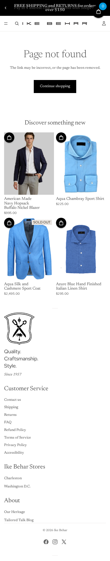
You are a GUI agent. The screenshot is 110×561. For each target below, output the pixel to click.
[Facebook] (46, 542)
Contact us (12, 400)
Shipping (11, 407)
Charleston (13, 478)
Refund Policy (15, 430)
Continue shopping (55, 86)
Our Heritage (14, 512)
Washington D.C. (17, 486)
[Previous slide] (5, 8)
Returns (10, 415)
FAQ (8, 422)
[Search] (17, 23)
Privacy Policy (15, 445)
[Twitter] (64, 542)
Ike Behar (60, 530)
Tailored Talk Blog (19, 520)
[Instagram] (55, 542)
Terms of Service (17, 438)
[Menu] (6, 23)
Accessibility (14, 453)
